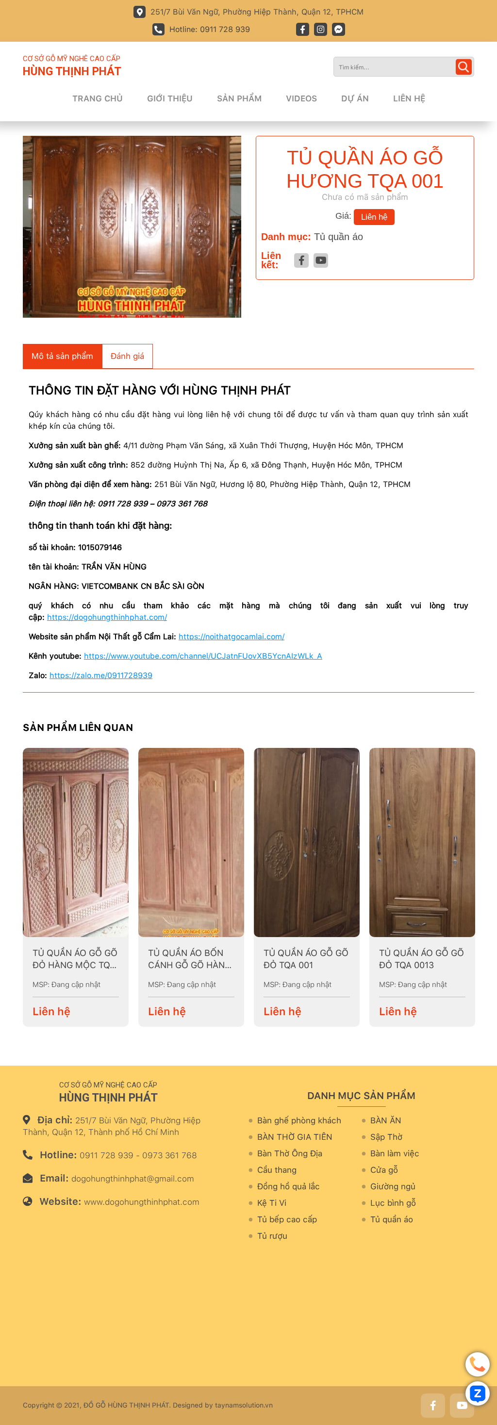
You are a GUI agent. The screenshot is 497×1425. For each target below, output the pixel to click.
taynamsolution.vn (244, 1405)
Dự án (355, 98)
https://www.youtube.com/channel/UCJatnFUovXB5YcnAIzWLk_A (203, 656)
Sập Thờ (386, 1137)
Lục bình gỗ (393, 1203)
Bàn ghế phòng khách (299, 1120)
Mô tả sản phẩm (62, 356)
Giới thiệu (170, 98)
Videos (301, 98)
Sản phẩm (239, 98)
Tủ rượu (272, 1236)
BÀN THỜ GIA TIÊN (294, 1137)
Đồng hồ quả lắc (288, 1186)
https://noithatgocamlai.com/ (231, 636)
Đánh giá (127, 356)
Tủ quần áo (338, 236)
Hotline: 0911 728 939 (209, 29)
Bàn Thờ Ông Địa (289, 1153)
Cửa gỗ (384, 1170)
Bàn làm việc (394, 1153)
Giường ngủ (392, 1186)
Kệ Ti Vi (271, 1203)
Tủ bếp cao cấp (287, 1219)
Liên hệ (409, 98)
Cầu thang (277, 1170)
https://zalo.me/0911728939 (101, 675)
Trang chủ (97, 98)
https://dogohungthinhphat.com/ (107, 617)
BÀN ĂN (385, 1120)
